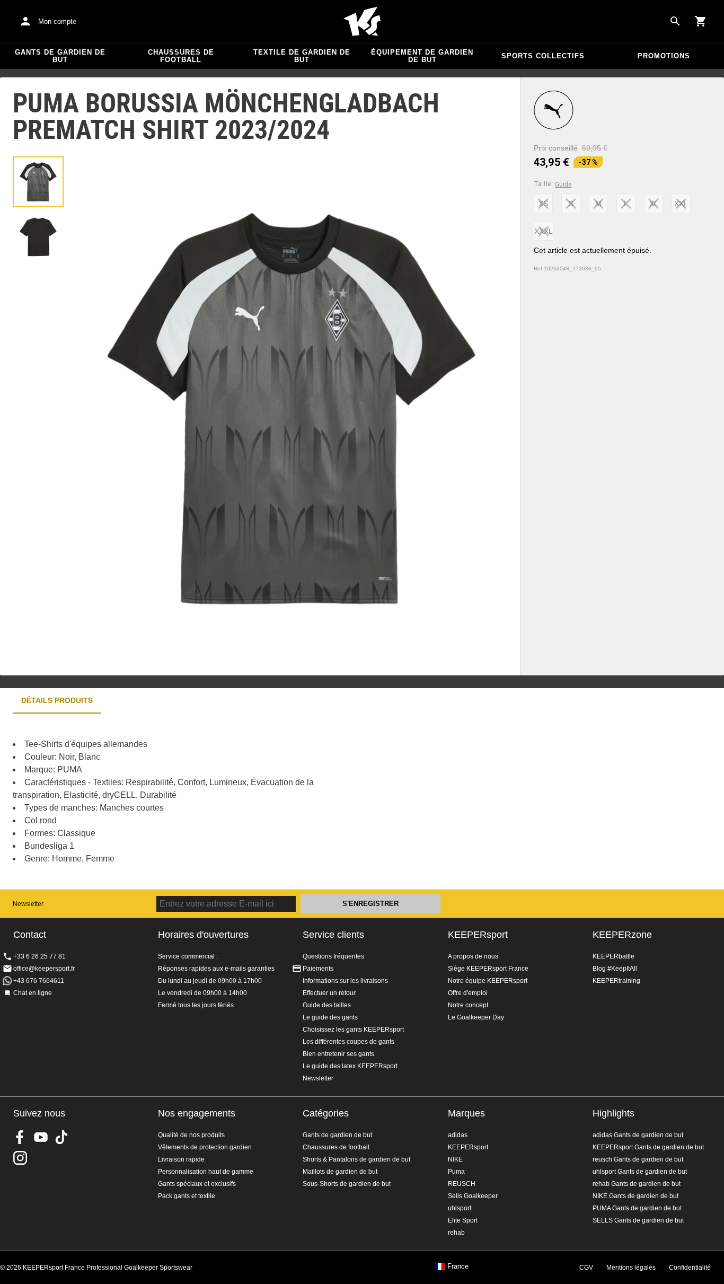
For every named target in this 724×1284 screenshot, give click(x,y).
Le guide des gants (330, 1017)
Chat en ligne (32, 993)
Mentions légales (631, 1267)
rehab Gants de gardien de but (637, 1184)
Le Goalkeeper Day (476, 1017)
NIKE (455, 1159)
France (458, 1266)
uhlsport (459, 1208)
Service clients (333, 934)
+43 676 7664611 (38, 980)
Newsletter (28, 904)
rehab (456, 1232)
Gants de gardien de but (60, 56)
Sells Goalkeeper (473, 1196)
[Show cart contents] (700, 21)
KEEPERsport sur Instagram (20, 1158)
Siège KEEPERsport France (488, 968)
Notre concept (468, 1005)
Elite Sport (463, 1220)
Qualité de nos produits (191, 1135)
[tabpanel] (185, 802)
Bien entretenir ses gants (338, 1054)
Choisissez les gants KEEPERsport (353, 1029)
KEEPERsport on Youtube (41, 1137)
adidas (457, 1135)
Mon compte (57, 21)
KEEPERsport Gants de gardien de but (648, 1147)
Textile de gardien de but (301, 56)
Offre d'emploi (468, 993)
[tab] (38, 181)
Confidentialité (690, 1267)
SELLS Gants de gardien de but (638, 1220)
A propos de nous (473, 956)
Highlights (613, 1113)
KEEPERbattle (613, 956)
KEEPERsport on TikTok (61, 1137)
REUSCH (461, 1184)
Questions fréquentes (333, 956)
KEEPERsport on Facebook (20, 1137)
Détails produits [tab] (57, 700)
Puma (456, 1171)
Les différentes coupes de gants (348, 1041)
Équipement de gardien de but (422, 56)
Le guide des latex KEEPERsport (350, 1066)
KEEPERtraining (616, 980)
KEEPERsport (478, 934)
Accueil (362, 22)
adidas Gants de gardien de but (638, 1135)
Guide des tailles (327, 1005)
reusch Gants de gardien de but (638, 1159)
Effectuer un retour (329, 993)
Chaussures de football (181, 56)
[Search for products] (675, 21)
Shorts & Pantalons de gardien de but (356, 1159)
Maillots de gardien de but (340, 1171)
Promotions (664, 56)
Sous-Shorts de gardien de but (347, 1184)
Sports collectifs (543, 56)
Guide (563, 184)
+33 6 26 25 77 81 (39, 956)
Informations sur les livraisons (345, 980)
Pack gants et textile (186, 1196)
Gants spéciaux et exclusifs (197, 1184)
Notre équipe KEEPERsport (487, 980)
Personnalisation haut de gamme (205, 1171)
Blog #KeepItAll (615, 968)
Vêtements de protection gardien (205, 1147)
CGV (586, 1267)
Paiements (318, 968)
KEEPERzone (622, 934)
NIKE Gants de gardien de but (635, 1196)
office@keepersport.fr (44, 968)
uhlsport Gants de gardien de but (640, 1171)
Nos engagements (196, 1113)
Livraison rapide (181, 1159)
